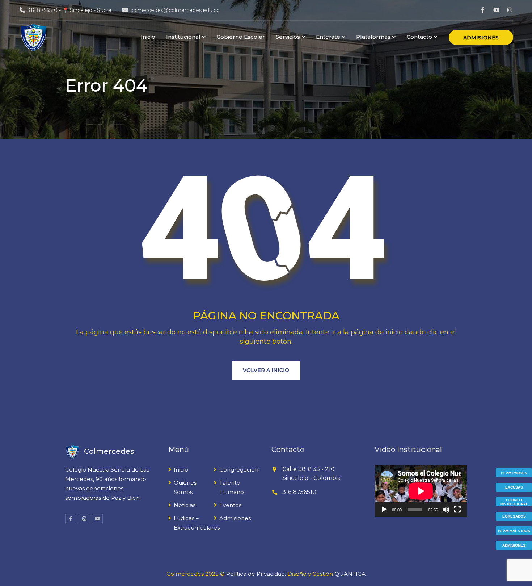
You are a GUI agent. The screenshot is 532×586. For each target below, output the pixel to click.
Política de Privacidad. (256, 573)
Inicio (148, 36)
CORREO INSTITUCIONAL (514, 502)
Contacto (419, 36)
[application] (421, 491)
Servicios (288, 36)
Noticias (184, 505)
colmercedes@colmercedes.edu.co (175, 10)
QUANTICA (350, 573)
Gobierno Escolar (240, 36)
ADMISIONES (481, 37)
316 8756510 (299, 492)
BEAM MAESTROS (514, 531)
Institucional (183, 36)
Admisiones (235, 518)
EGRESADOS (514, 516)
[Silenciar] (445, 509)
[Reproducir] (384, 509)
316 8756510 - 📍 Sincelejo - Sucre (69, 10)
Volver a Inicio (266, 370)
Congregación (238, 469)
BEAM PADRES (514, 473)
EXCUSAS (514, 487)
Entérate (328, 36)
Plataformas (373, 36)
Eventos (230, 505)
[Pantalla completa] (457, 509)
